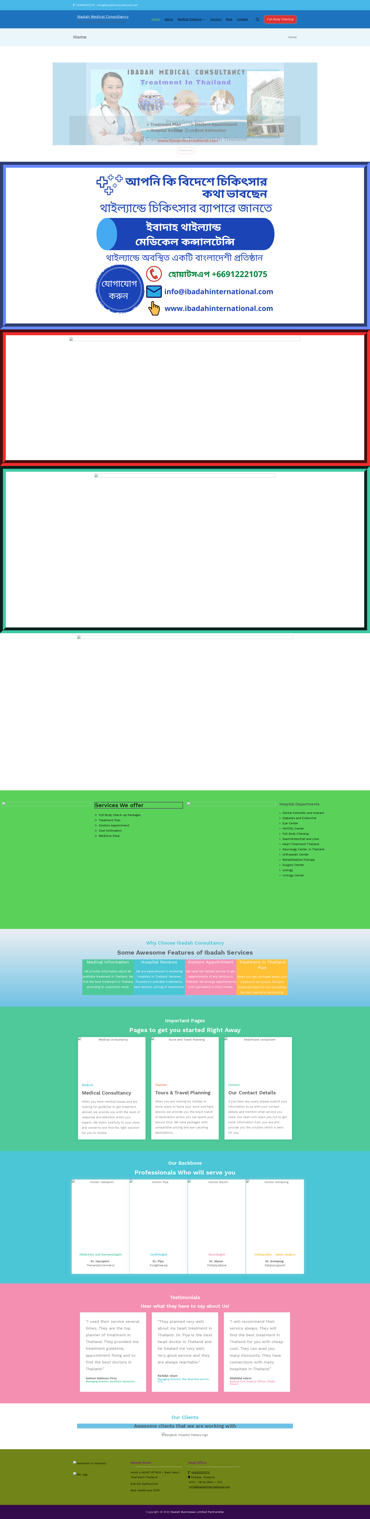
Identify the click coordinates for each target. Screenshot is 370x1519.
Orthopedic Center (296, 854)
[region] (185, 104)
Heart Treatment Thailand (301, 844)
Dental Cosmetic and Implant (303, 813)
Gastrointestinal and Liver (301, 839)
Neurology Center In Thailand (303, 849)
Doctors (215, 19)
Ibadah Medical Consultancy (103, 16)
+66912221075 (200, 1472)
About (169, 19)
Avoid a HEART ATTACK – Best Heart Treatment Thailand (155, 1475)
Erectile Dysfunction (144, 1483)
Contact (242, 19)
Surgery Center (293, 865)
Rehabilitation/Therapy (299, 859)
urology (288, 870)
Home (155, 19)
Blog (229, 19)
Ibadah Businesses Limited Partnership (197, 1511)
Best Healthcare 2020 (145, 1490)
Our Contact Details (252, 1092)
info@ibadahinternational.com (209, 1486)
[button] (204, 19)
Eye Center (291, 823)
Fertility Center (293, 828)
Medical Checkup (189, 19)
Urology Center (293, 875)
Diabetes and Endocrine (299, 818)
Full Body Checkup (280, 19)
